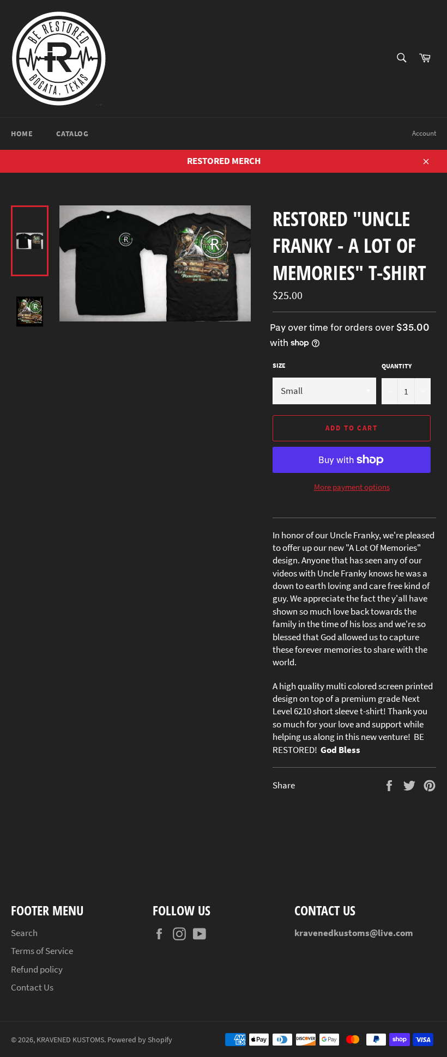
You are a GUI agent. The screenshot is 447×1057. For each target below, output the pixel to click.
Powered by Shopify (139, 1039)
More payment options (352, 487)
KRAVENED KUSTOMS (70, 1039)
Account (424, 133)
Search (24, 933)
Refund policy (37, 969)
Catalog (72, 133)
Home (22, 133)
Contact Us (32, 987)
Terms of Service (42, 951)
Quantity (397, 366)
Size (279, 365)
